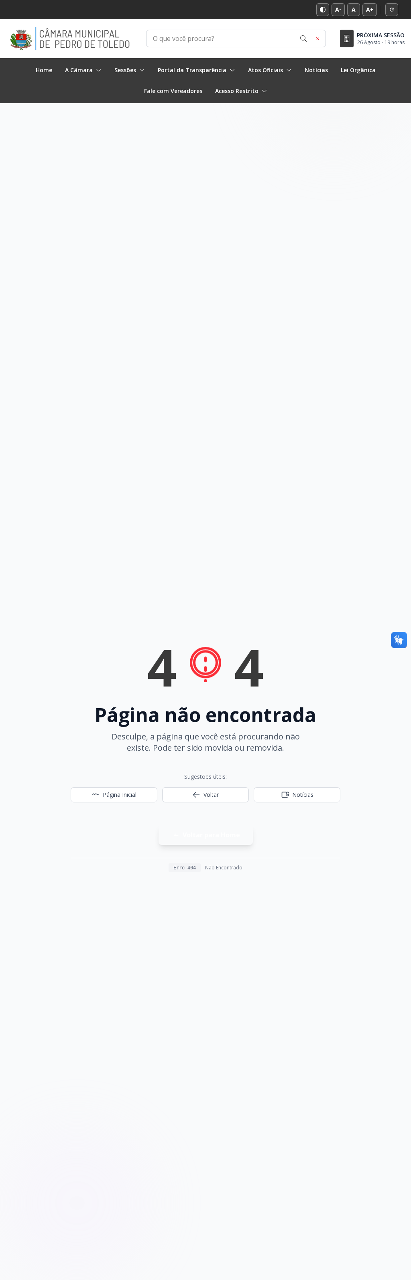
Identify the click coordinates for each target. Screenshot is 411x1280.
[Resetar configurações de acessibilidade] (391, 9)
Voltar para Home (211, 834)
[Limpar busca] (317, 38)
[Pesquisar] (303, 38)
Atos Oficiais (265, 70)
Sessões (125, 70)
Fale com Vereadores (173, 91)
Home (44, 70)
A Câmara (79, 70)
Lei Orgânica (358, 70)
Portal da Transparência (192, 70)
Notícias (316, 70)
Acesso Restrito (236, 91)
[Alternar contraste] (322, 9)
